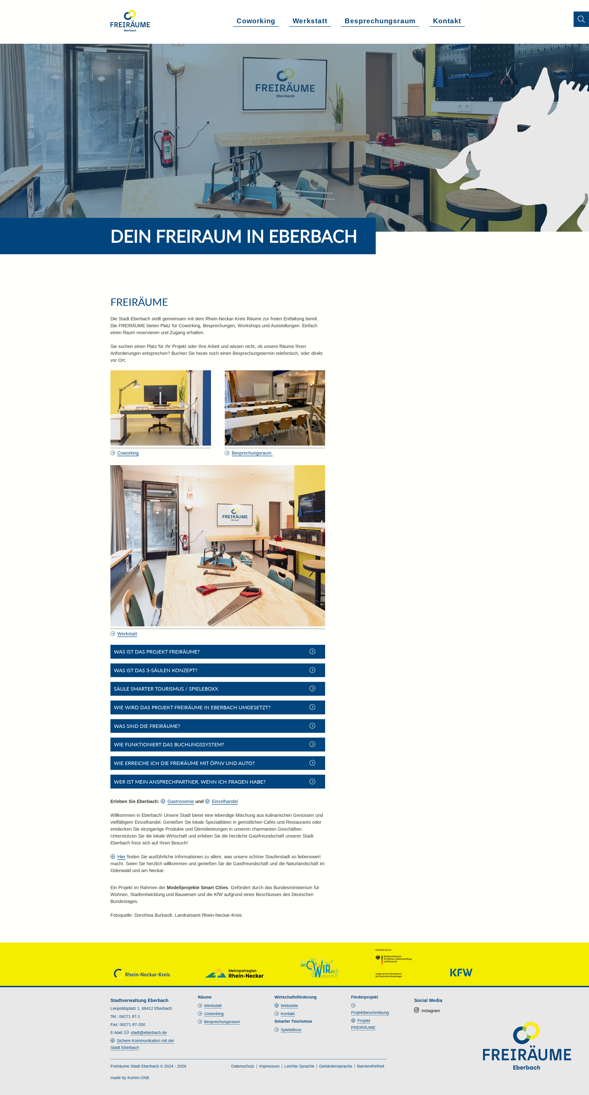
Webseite (289, 1005)
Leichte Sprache (299, 1066)
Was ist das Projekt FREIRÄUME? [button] (157, 651)
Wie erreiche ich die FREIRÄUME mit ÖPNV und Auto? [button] (184, 763)
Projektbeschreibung (370, 1012)
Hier (121, 856)
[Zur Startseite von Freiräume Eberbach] (130, 20)
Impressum (269, 1066)
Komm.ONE (138, 1077)
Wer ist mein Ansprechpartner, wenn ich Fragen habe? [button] (190, 782)
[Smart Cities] (319, 967)
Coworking (256, 21)
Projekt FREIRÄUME (363, 1024)
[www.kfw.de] (461, 972)
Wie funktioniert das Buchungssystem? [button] (169, 744)
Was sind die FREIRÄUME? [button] (147, 726)
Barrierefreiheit (370, 1066)
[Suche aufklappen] (581, 19)
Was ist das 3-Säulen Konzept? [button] (155, 670)
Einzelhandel (225, 801)
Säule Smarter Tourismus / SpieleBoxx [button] (166, 689)
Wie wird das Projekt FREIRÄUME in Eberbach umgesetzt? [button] (192, 707)
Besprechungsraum (380, 21)
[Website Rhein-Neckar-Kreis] (142, 974)
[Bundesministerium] (393, 963)
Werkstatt (310, 21)
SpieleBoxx (291, 1030)
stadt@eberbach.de (149, 1032)
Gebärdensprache (335, 1066)
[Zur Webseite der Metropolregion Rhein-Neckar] (234, 973)
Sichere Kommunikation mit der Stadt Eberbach (142, 1044)
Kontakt (447, 21)
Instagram (431, 1010)
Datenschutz (242, 1066)
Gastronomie (180, 801)
